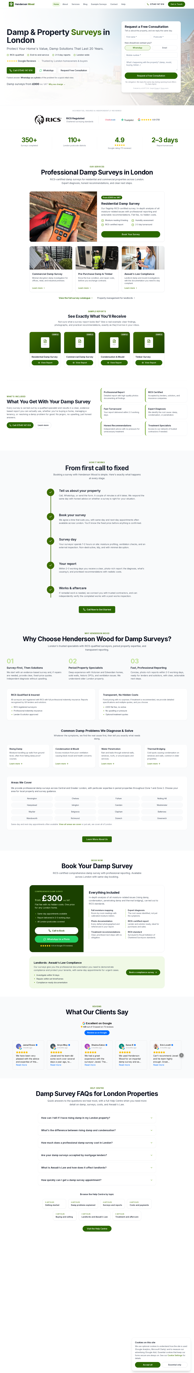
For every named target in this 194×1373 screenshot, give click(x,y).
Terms (163, 88)
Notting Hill (162, 798)
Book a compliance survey (141, 972)
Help (123, 4)
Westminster (162, 805)
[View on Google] (18, 1046)
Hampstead (32, 805)
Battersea (162, 812)
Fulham (119, 798)
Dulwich (118, 818)
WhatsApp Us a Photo (58, 939)
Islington (75, 805)
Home (56, 4)
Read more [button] (21, 1065)
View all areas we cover (70, 824)
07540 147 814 (157, 4)
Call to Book (58, 930)
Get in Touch (177, 4)
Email (164, 48)
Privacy (156, 88)
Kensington (32, 798)
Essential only (174, 1365)
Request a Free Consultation (151, 75)
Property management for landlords (115, 298)
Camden (118, 805)
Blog (85, 4)
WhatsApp (48, 70)
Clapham (118, 812)
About (65, 4)
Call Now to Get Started (99, 609)
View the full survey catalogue (74, 298)
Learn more (43, 425)
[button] (12, 1055)
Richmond (75, 818)
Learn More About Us (97, 839)
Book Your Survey (131, 234)
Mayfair (32, 812)
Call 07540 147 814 (22, 70)
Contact (114, 4)
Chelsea (75, 798)
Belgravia (75, 812)
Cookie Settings (175, 1355)
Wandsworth (32, 818)
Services (76, 4)
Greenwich (162, 818)
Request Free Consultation (74, 70)
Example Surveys (99, 4)
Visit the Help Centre (97, 1228)
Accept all (147, 1365)
